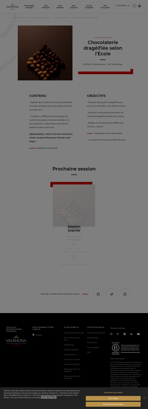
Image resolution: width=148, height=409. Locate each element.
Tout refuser (113, 398)
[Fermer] (144, 397)
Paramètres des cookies (113, 392)
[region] (74, 398)
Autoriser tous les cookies (113, 404)
